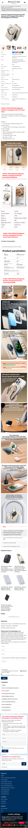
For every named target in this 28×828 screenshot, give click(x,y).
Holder (2, 775)
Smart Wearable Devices (7, 785)
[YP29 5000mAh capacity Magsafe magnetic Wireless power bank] (7, 579)
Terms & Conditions (19, 675)
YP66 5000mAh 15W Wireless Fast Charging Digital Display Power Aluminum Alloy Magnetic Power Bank (20, 569)
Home (2, 6)
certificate (3, 801)
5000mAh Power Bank (6, 7)
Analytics (11, 825)
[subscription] (24, 763)
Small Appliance (5, 792)
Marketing (23, 825)
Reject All (6, 822)
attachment (24, 670)
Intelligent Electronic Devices (8, 787)
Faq (2, 810)
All (5, 6)
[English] (25, 2)
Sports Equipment (5, 790)
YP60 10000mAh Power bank (19, 623)
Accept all (21, 822)
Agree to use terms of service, (12, 675)
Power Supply (10, 6)
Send (4, 678)
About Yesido (4, 799)
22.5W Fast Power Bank (6, 623)
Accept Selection (14, 822)
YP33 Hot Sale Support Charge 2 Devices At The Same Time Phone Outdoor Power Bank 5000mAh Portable (7, 607)
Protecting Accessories (6, 781)
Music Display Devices (6, 783)
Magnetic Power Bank (6, 626)
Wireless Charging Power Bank (8, 628)
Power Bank (17, 6)
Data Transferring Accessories (8, 777)
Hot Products (4, 808)
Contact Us (3, 803)
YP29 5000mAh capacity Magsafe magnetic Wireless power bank (7, 588)
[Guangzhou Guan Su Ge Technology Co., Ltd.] (14, 2)
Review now (17, 616)
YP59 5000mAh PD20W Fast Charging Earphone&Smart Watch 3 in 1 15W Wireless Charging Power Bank (7, 569)
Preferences (17, 825)
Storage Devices (5, 794)
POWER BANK (15, 626)
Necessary (6, 825)
